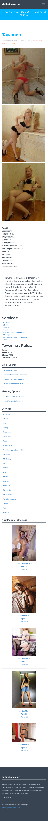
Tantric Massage (9, 499)
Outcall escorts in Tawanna (13, 397)
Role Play (6, 485)
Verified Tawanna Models (13, 384)
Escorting (7, 436)
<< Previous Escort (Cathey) (15, 12)
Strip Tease (7, 494)
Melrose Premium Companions (15, 375)
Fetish (5, 441)
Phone (5, 477)
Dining (5, 428)
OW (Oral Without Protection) (15, 337)
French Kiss (7, 330)
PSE (4, 472)
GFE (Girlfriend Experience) (13, 332)
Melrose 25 (24, 748)
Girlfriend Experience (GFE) (13, 450)
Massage (6, 335)
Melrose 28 (24, 566)
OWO (5, 468)
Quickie (6, 481)
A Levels (6, 322)
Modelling (7, 459)
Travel (5, 340)
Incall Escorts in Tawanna (13, 401)
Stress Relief (8, 490)
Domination (7, 327)
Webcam (6, 512)
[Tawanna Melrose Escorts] (24, 75)
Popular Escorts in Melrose (13, 379)
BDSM (5, 325)
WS (4, 508)
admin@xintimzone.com (11, 808)
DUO (5, 423)
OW (4, 463)
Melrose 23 (24, 619)
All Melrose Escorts (10, 370)
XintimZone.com (11, 4)
